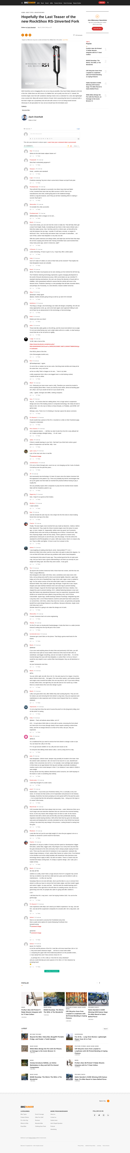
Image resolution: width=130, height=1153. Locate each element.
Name (46, 577)
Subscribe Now (65, 586)
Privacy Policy (48, 590)
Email (46, 570)
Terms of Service (56, 590)
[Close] (87, 559)
